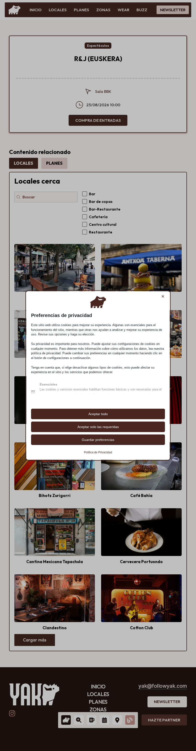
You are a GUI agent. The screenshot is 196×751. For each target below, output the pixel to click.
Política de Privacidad (98, 452)
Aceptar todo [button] (98, 414)
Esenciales (48, 384)
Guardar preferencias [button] (98, 440)
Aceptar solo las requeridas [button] (98, 427)
